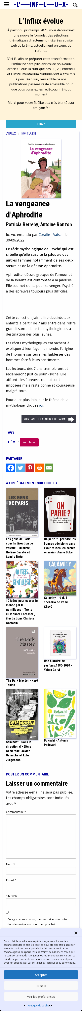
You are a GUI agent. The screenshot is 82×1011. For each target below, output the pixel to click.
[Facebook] (10, 468)
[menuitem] (13, 133)
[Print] (39, 468)
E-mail (11, 880)
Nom (10, 864)
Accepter (41, 975)
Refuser (41, 986)
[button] (76, 933)
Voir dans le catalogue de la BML (44, 419)
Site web (11, 896)
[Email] (49, 468)
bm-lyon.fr (40, 108)
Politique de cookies (39, 1005)
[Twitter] (20, 468)
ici (41, 405)
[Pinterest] (29, 468)
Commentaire (16, 812)
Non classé (28, 133)
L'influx (11, 133)
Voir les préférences (41, 996)
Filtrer (41, 124)
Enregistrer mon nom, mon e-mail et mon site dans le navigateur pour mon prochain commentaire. (37, 924)
